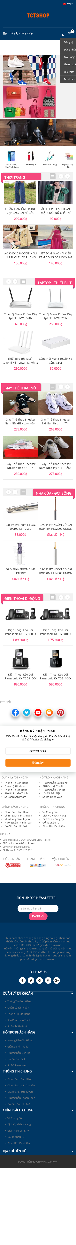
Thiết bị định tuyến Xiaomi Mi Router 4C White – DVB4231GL (20, 362)
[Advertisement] (38, 1206)
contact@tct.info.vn (24, 843)
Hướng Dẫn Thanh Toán (18, 822)
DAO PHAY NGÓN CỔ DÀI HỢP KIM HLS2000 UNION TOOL (55, 528)
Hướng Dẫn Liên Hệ (53, 790)
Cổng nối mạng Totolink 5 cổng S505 (55, 360)
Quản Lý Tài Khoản (15, 786)
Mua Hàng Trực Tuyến (17, 819)
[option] (20, 224)
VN (69, 3)
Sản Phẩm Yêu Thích (16, 793)
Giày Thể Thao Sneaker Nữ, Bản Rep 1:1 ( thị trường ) (20, 468)
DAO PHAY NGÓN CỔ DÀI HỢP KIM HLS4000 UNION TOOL (55, 573)
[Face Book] (22, 980)
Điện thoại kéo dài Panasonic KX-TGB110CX (55, 676)
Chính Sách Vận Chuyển (18, 815)
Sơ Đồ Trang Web (52, 797)
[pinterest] (39, 980)
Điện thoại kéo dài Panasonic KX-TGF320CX (20, 632)
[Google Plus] (56, 980)
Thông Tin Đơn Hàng (16, 783)
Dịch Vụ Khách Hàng (54, 815)
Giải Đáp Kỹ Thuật (52, 786)
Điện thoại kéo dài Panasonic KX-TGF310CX (55, 632)
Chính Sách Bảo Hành (16, 812)
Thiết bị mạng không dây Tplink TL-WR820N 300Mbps (55, 318)
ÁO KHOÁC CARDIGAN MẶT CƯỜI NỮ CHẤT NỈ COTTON (56, 213)
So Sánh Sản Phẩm (15, 797)
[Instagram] (48, 980)
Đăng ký (14, 33)
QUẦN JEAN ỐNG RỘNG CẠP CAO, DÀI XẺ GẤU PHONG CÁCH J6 (20, 213)
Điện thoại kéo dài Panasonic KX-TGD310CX (20, 676)
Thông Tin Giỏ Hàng (15, 790)
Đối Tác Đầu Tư (50, 822)
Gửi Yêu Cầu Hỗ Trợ (15, 826)
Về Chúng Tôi (49, 812)
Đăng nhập (27, 33)
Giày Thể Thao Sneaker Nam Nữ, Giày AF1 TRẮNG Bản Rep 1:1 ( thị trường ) (55, 468)
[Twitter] (31, 980)
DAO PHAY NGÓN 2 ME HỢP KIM (20, 571)
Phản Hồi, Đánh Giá (53, 826)
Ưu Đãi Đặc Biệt (51, 793)
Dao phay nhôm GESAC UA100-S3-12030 (20, 526)
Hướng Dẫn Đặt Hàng (54, 783)
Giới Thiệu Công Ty (53, 819)
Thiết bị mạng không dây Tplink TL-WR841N (20, 316)
